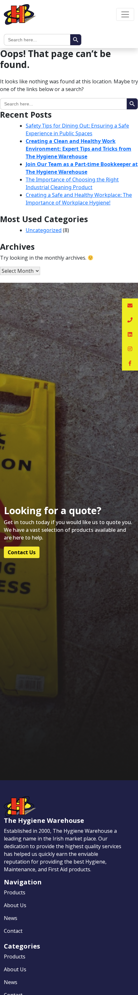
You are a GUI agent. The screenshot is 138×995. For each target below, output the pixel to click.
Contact (13, 930)
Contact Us (22, 552)
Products (14, 892)
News (10, 918)
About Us (15, 905)
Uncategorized (44, 230)
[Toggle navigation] (125, 14)
